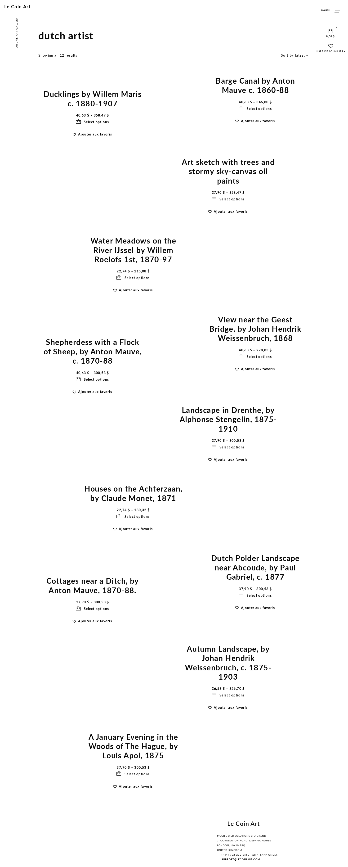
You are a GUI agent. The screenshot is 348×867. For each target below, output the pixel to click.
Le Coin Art (17, 7)
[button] (255, 121)
